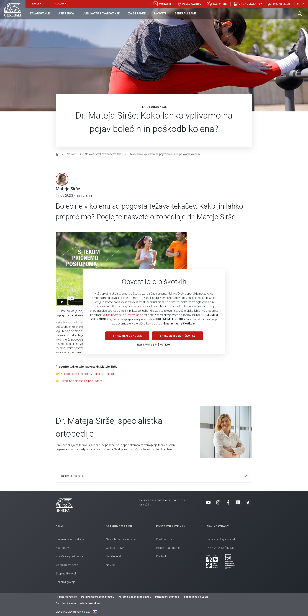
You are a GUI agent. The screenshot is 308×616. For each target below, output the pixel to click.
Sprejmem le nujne (127, 335)
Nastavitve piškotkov (154, 344)
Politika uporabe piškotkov (118, 315)
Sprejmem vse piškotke (177, 335)
